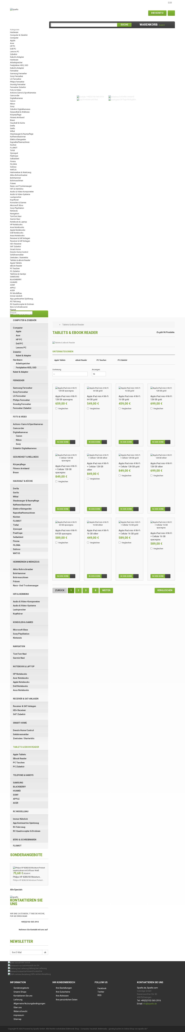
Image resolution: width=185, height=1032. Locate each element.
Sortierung (56, 369)
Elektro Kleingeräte (18, 139)
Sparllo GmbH (39, 1029)
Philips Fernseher (17, 82)
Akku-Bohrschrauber (18, 175)
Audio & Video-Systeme (20, 194)
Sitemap (30, 3)
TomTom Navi (15, 216)
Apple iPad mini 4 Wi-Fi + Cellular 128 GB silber (98, 466)
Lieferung (18, 999)
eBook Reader (16, 266)
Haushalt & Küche (17, 123)
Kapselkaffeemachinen (19, 142)
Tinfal (12, 150)
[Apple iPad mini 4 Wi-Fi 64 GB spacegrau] (66, 523)
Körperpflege (15, 115)
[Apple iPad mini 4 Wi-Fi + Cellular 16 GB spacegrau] (161, 525)
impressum (19, 1015)
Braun (12, 120)
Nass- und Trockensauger (21, 186)
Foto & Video (15, 90)
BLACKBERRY (15, 279)
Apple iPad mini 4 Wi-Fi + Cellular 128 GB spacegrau (66, 469)
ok (45, 952)
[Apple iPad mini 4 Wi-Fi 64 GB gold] (98, 389)
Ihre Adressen (62, 996)
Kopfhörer (14, 200)
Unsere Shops (20, 992)
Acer (12, 43)
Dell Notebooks (16, 233)
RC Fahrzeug (15, 301)
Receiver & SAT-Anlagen (20, 238)
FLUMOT (13, 148)
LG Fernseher (15, 79)
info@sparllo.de (150, 1004)
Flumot (13, 310)
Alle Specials (16, 889)
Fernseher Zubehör (18, 87)
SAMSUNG (14, 277)
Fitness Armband (17, 117)
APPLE (12, 288)
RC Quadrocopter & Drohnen (22, 304)
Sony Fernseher (16, 76)
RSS (99, 995)
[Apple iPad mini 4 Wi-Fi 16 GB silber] (98, 523)
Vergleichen (63, 408)
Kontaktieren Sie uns (23, 996)
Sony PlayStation (17, 208)
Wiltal (12, 131)
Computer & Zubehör (19, 35)
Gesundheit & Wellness (19, 112)
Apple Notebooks (17, 230)
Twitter (101, 992)
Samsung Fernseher (18, 73)
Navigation (14, 213)
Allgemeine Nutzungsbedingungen (29, 1003)
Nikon (12, 104)
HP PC (12, 46)
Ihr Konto (157, 13)
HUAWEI (13, 282)
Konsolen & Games (18, 202)
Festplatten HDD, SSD (19, 65)
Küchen (13, 145)
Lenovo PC (14, 51)
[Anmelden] (171, 13)
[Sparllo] (14, 9)
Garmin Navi (15, 219)
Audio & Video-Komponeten (22, 192)
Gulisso (13, 167)
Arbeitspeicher (16, 62)
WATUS (13, 170)
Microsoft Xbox (16, 205)
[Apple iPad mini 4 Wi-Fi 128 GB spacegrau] (66, 389)
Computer (14, 38)
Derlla (12, 126)
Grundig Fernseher (17, 84)
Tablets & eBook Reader (20, 260)
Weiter (106, 590)
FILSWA (13, 164)
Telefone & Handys (18, 274)
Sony (12, 106)
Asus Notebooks (17, 235)
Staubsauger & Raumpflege (21, 134)
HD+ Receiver (15, 244)
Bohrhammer (15, 178)
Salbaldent (14, 159)
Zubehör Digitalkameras (20, 109)
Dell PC (13, 49)
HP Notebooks (16, 224)
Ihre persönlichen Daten (66, 999)
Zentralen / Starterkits (19, 257)
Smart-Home (15, 249)
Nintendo (14, 211)
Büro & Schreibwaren (19, 307)
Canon (12, 101)
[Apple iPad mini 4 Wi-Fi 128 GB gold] (161, 389)
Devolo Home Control (19, 252)
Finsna (13, 161)
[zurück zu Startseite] (56, 325)
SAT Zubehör (15, 246)
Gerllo (12, 128)
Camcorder (14, 95)
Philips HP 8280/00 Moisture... (27, 877)
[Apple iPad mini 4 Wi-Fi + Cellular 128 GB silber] (98, 456)
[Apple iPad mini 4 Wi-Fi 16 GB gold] (129, 389)
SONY (12, 285)
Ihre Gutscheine (63, 992)
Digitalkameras (16, 98)
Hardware (14, 32)
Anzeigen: (96, 369)
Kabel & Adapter (17, 57)
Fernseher (14, 71)
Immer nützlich (16, 296)
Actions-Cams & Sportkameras (23, 93)
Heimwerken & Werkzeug (20, 172)
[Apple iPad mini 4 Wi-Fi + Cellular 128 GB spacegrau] (66, 458)
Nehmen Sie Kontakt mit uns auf (33, 930)
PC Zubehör (15, 271)
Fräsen (13, 183)
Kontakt (16, 3)
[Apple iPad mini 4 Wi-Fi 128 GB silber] (161, 456)
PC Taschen (15, 268)
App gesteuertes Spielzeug (21, 299)
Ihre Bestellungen (64, 988)
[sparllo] (14, 897)
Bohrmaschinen (16, 181)
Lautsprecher (15, 197)
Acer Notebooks (17, 227)
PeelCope (14, 156)
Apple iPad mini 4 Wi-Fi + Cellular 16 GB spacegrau (161, 536)
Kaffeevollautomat (18, 137)
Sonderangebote (21, 988)
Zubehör (13, 54)
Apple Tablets (16, 263)
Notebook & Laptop (18, 222)
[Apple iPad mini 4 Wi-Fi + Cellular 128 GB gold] (129, 456)
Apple (12, 40)
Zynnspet (14, 153)
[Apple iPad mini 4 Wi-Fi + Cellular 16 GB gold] (129, 523)
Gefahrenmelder (17, 255)
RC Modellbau (16, 293)
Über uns (18, 1007)
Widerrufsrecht (20, 1011)
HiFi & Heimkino (16, 189)
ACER (12, 290)
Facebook (102, 988)
